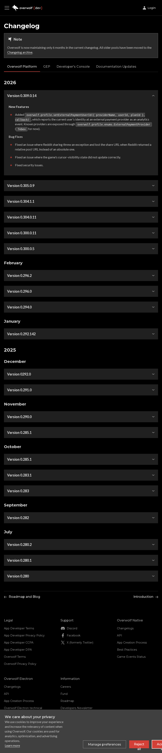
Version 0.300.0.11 (21, 233)
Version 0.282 (18, 518)
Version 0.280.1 (19, 560)
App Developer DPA (18, 649)
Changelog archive (19, 52)
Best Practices (127, 649)
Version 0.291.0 (19, 390)
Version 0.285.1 (19, 432)
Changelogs (125, 628)
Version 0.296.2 (19, 275)
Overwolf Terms (15, 657)
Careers (65, 687)
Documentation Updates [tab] (116, 66)
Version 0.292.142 (21, 334)
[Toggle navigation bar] (8, 8)
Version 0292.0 (19, 374)
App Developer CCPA (18, 642)
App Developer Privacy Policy (24, 635)
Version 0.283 (18, 491)
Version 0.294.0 (19, 307)
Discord (72, 628)
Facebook (73, 635)
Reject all (139, 745)
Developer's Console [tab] (73, 66)
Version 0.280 (18, 576)
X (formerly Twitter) (80, 642)
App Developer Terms (19, 628)
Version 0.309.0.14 (21, 95)
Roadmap (67, 701)
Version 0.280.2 (19, 544)
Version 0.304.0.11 (21, 217)
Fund (64, 694)
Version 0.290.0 (19, 417)
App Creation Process (132, 642)
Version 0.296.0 (19, 291)
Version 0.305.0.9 (20, 185)
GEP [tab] (46, 66)
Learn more (12, 745)
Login (152, 8)
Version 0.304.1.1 (20, 201)
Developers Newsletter (76, 708)
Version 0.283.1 (19, 475)
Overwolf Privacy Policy (20, 664)
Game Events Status (131, 657)
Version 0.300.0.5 (20, 249)
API (119, 635)
